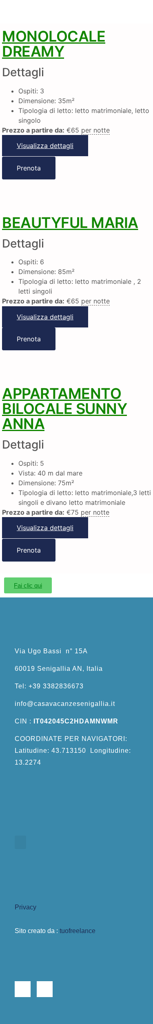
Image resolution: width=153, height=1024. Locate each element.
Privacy (25, 907)
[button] (76, 12)
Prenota (29, 168)
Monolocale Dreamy (53, 43)
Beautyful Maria (70, 223)
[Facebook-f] (23, 989)
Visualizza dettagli (45, 146)
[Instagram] (45, 989)
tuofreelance (77, 930)
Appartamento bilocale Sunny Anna (64, 409)
